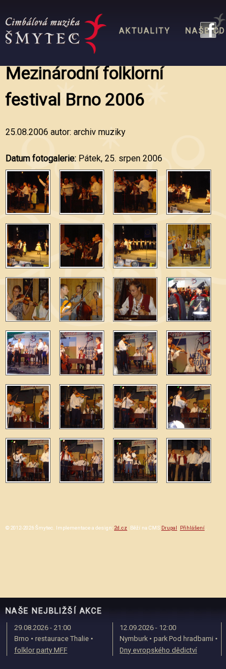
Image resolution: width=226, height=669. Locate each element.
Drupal (169, 528)
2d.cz (120, 528)
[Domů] (56, 34)
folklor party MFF (40, 650)
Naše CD (205, 31)
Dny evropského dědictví (158, 650)
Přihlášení (192, 528)
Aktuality (145, 31)
